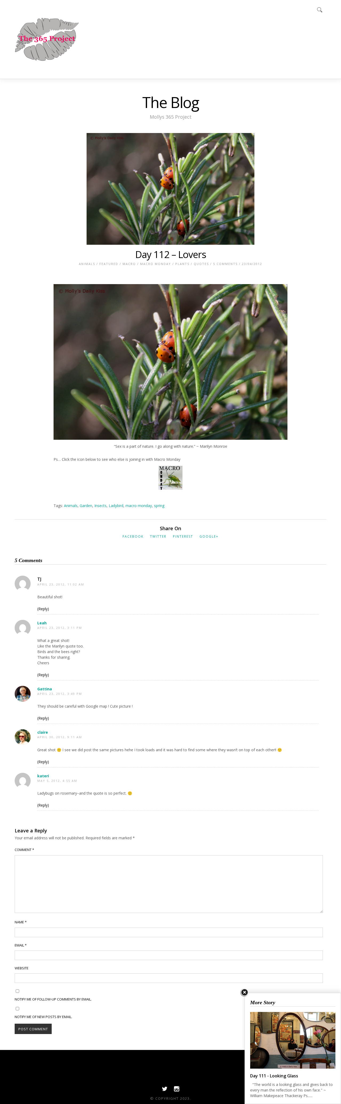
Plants (182, 264)
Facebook (133, 536)
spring (159, 505)
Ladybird (116, 505)
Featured (108, 264)
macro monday (138, 505)
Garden (86, 505)
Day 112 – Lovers (170, 254)
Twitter (158, 536)
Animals (87, 264)
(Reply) (43, 608)
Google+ (209, 536)
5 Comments (225, 264)
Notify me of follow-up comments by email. (53, 999)
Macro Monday (155, 264)
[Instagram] (176, 1090)
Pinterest (183, 536)
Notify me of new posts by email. (43, 1016)
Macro (129, 264)
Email (21, 945)
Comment (24, 849)
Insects (100, 505)
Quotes (201, 264)
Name (21, 922)
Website (22, 968)
